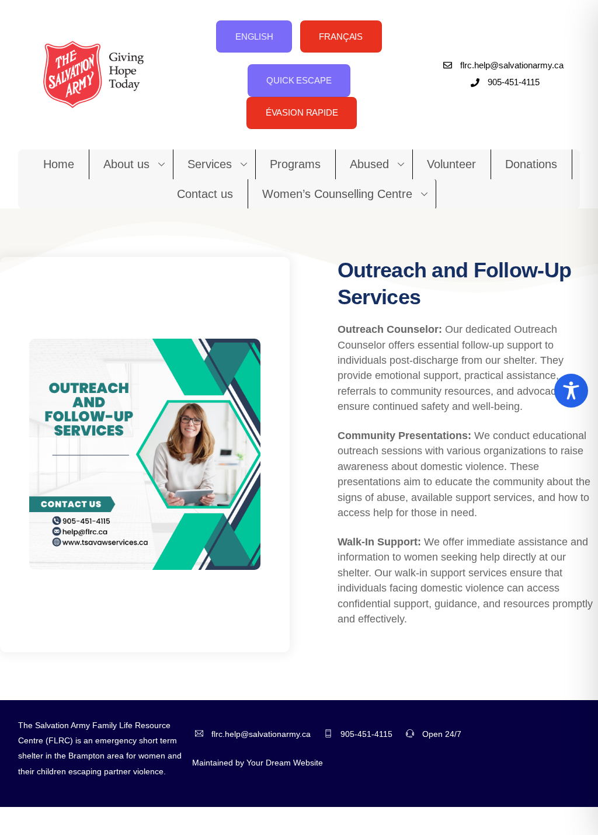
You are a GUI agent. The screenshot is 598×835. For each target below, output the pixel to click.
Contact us (205, 193)
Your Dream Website (284, 762)
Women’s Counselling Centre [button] (337, 193)
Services (209, 164)
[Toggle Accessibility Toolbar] (571, 391)
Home (58, 164)
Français (341, 36)
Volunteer (451, 164)
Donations (531, 164)
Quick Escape (298, 80)
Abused (369, 164)
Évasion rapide (302, 112)
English (254, 36)
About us (126, 164)
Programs (295, 164)
